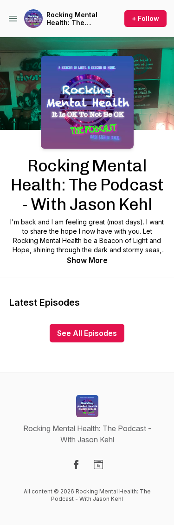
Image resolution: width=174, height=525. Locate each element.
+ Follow (145, 18)
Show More (87, 260)
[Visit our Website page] (98, 464)
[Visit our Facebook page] (76, 464)
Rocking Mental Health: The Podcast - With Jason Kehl (71, 19)
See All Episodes (87, 333)
